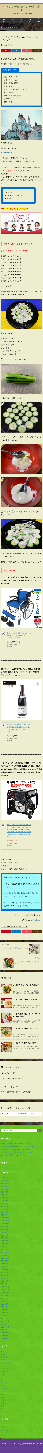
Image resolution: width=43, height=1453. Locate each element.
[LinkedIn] (16, 50)
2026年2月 (4, 1177)
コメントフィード (7, 1430)
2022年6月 (4, 1304)
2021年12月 (5, 1321)
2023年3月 (4, 1278)
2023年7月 (4, 1267)
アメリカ (4, 1360)
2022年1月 (4, 1318)
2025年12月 (5, 1183)
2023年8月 (4, 1264)
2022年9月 (4, 1295)
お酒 (2, 1351)
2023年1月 (4, 1284)
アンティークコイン (7, 1362)
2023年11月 (5, 1255)
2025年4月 (4, 1206)
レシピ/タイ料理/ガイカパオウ (24, 1043)
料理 (31, 915)
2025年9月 (4, 1192)
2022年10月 (5, 1292)
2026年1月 (4, 1180)
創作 (2, 1394)
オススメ (4, 1365)
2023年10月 (5, 1258)
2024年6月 (4, 1235)
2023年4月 (4, 1275)
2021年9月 (4, 1330)
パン (2, 1377)
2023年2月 (4, 1281)
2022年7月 (4, 1301)
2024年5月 (4, 1238)
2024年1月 (4, 1249)
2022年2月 (4, 1315)
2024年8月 (4, 1229)
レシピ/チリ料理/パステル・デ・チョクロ (14, 1155)
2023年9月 (4, 1261)
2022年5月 (4, 1307)
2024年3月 (4, 1244)
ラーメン (4, 1385)
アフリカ (4, 1357)
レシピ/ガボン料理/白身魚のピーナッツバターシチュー (19, 1146)
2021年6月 (4, 1338)
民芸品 (3, 1411)
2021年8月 (4, 1333)
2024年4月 (4, 1241)
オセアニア (4, 1368)
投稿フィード (5, 1427)
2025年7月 (4, 1198)
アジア (3, 1354)
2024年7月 (4, 1232)
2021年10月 (5, 1327)
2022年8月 (4, 1298)
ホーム (5, 27)
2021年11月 (5, 1324)
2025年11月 (5, 1186)
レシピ (26, 915)
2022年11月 (5, 1290)
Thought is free (33, 1448)
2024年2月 (4, 1246)
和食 (2, 1397)
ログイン (20, 1092)
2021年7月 (4, 1336)
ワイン (3, 1391)
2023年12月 (5, 1252)
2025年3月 (4, 1209)
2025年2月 (4, 1212)
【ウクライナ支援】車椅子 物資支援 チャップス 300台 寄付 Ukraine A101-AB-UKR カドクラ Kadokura (19, 635)
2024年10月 (5, 1223)
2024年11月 (5, 1221)
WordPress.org (6, 1433)
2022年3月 (4, 1313)
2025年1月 (4, 1215)
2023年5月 (4, 1272)
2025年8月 (4, 1195)
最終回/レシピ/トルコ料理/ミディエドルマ (15, 1143)
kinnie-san (37, 920)
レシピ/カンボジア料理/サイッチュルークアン (16, 1152)
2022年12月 (5, 1287)
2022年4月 (4, 1310)
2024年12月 (5, 1218)
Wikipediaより (6, 152)
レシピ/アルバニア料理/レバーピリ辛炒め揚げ (16, 1149)
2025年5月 (4, 1203)
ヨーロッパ (14, 27)
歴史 (2, 1408)
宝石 (2, 1400)
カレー (3, 1371)
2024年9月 (4, 1226)
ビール (3, 1380)
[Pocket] (27, 50)
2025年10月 (5, 1189)
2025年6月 (4, 1200)
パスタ (3, 1374)
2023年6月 (4, 1269)
